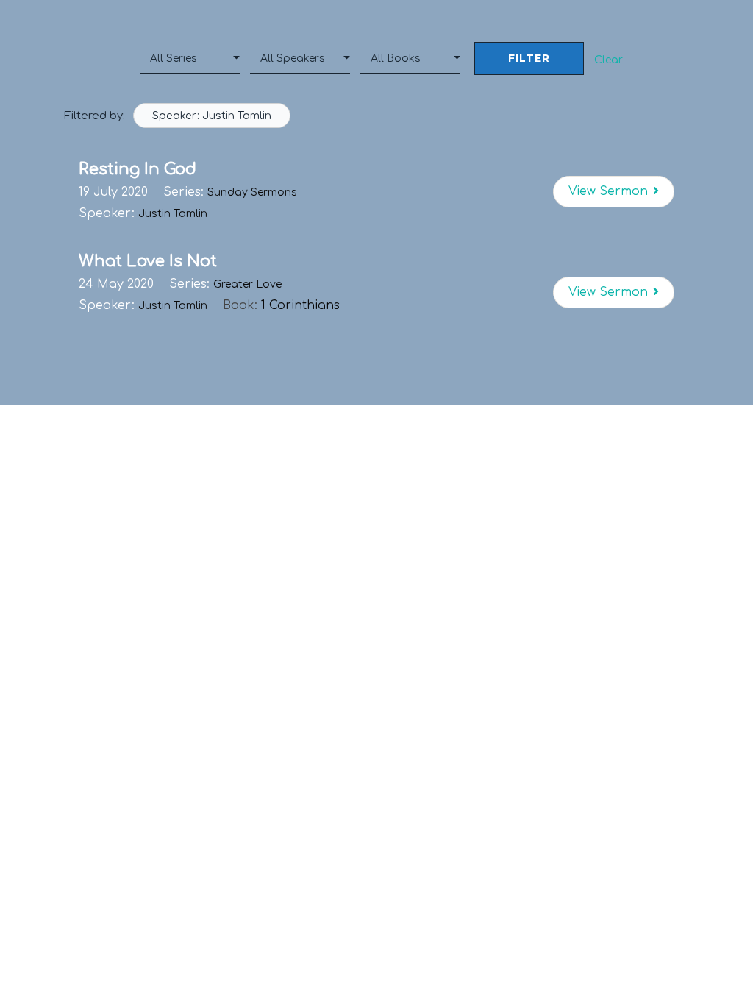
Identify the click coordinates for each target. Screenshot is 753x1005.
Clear (608, 59)
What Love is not (148, 261)
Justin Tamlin (172, 213)
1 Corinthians (300, 305)
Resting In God (137, 169)
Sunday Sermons (252, 192)
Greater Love (247, 284)
